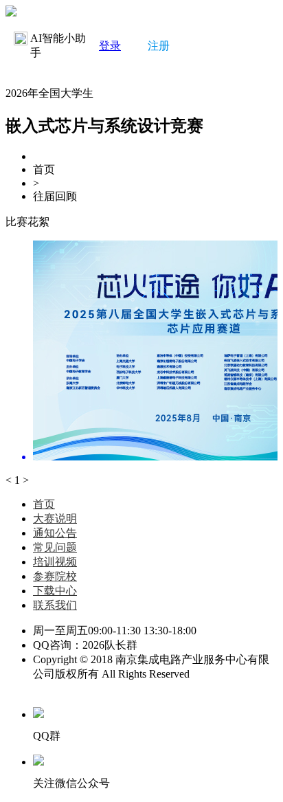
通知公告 (55, 533)
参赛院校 (55, 576)
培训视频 (55, 562)
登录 (110, 46)
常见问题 (55, 547)
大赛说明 (55, 518)
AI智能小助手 (58, 45)
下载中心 (55, 591)
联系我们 (55, 605)
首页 (44, 504)
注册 (159, 46)
